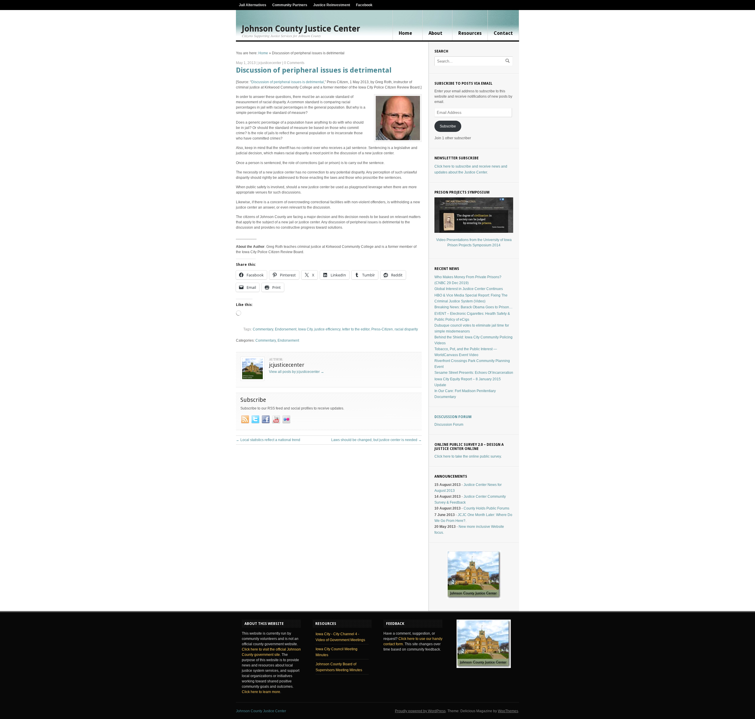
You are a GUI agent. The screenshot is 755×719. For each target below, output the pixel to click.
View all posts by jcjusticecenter (296, 372)
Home (405, 33)
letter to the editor (356, 329)
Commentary (263, 329)
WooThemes (508, 711)
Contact (503, 33)
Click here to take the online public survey (467, 456)
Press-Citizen (382, 329)
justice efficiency (327, 329)
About (435, 33)
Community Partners (289, 5)
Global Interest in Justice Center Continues (468, 289)
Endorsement (285, 329)
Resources (470, 33)
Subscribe (448, 126)
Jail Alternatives (252, 5)
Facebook (364, 5)
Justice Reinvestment (331, 5)
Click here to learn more (261, 692)
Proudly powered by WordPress (420, 711)
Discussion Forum (453, 417)
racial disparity (406, 329)
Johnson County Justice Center (301, 29)
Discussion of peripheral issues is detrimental (314, 70)
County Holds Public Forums (486, 508)
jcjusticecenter (269, 63)
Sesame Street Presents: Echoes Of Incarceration (473, 373)
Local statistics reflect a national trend (268, 440)
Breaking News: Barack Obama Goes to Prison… (473, 307)
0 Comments (294, 63)
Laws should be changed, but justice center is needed (376, 440)
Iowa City (305, 329)
